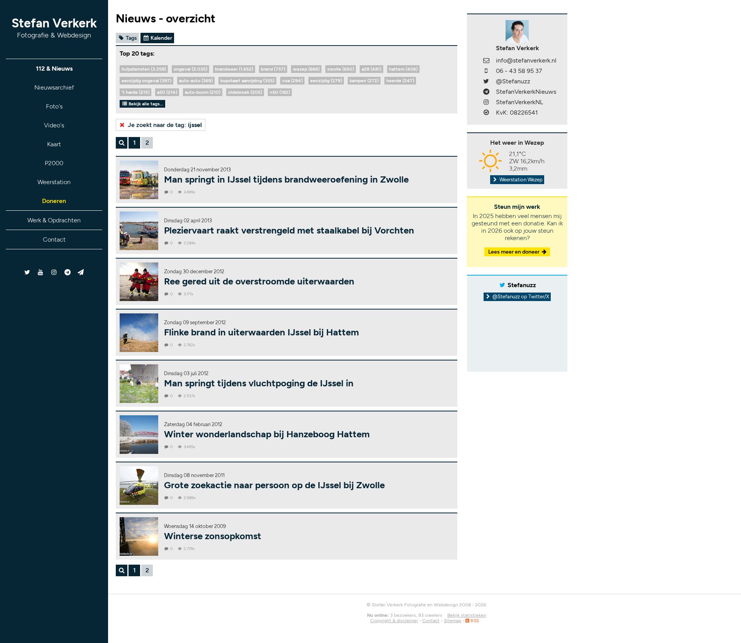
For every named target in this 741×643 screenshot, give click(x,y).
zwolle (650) (340, 69)
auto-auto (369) (196, 80)
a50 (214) (167, 92)
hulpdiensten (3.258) (144, 69)
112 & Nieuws (54, 68)
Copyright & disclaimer (394, 620)
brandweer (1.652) (234, 69)
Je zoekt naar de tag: (164, 125)
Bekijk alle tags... (145, 104)
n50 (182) (280, 92)
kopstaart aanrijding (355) (247, 80)
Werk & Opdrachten (54, 220)
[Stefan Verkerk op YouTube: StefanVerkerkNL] (41, 272)
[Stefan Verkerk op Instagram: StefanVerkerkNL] (54, 272)
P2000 (54, 163)
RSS (474, 620)
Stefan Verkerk (54, 27)
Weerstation (54, 182)
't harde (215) (135, 92)
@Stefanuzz (513, 81)
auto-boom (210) (202, 92)
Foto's (54, 106)
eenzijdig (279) (326, 80)
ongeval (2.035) (190, 69)
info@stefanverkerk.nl (526, 60)
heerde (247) (400, 80)
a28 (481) (371, 69)
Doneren (54, 201)
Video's (54, 125)
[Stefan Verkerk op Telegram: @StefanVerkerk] (81, 272)
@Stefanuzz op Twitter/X (520, 297)
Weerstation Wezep (520, 180)
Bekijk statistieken (466, 615)
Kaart (54, 144)
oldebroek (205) (245, 92)
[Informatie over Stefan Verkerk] (517, 31)
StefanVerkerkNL (519, 102)
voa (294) (292, 80)
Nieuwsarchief (54, 87)
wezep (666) (306, 69)
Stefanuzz (522, 285)
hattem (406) (403, 69)
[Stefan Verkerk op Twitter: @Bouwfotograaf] (28, 272)
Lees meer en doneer (514, 252)
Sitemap (452, 620)
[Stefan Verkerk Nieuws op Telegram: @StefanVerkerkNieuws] (67, 272)
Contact (54, 239)
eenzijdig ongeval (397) (146, 80)
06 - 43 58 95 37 (519, 70)
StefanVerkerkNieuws (526, 91)
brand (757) (273, 69)
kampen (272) (364, 80)
